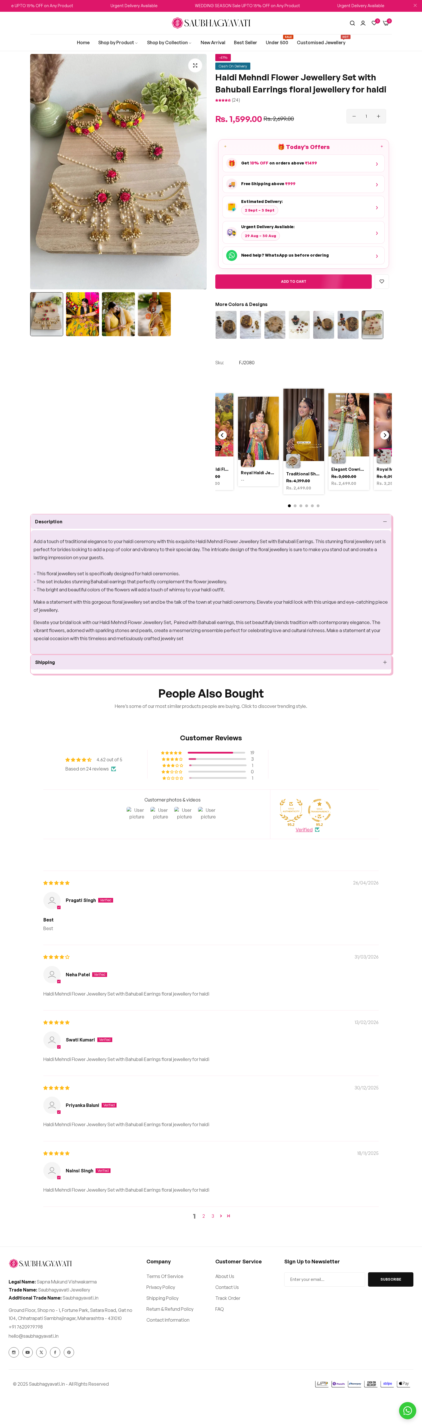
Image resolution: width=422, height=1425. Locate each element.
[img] (56, 883)
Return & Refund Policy (169, 1309)
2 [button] (203, 1216)
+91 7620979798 (26, 1326)
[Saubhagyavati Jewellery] (211, 23)
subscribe (390, 1279)
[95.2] (291, 810)
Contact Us (227, 1287)
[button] (223, 100)
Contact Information (167, 1320)
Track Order (227, 1298)
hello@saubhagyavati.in (34, 1336)
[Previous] (222, 435)
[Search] (352, 23)
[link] (83, 42)
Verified (304, 829)
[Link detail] (14, 1352)
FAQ (219, 1309)
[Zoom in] (195, 65)
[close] (415, 6)
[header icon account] (363, 23)
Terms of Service (164, 1276)
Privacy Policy (160, 1287)
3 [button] (213, 1216)
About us (224, 1276)
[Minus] (354, 116)
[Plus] (378, 116)
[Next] (384, 435)
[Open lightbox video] (303, 442)
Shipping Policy (162, 1298)
